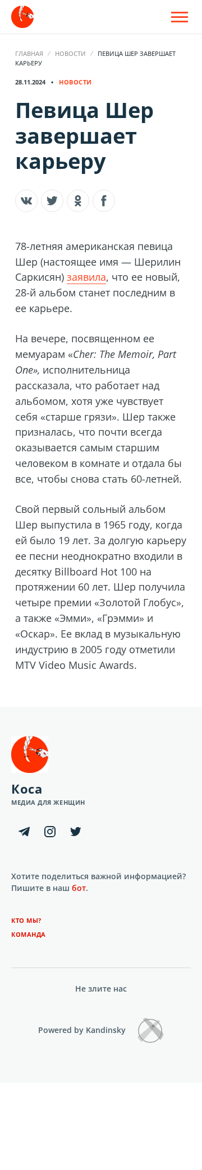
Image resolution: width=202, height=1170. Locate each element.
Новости (70, 53)
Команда (28, 934)
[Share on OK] (78, 201)
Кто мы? (26, 920)
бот (79, 888)
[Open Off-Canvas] (179, 17)
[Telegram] (24, 832)
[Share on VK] (26, 201)
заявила (86, 277)
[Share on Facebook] (104, 201)
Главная (29, 53)
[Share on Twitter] (52, 201)
